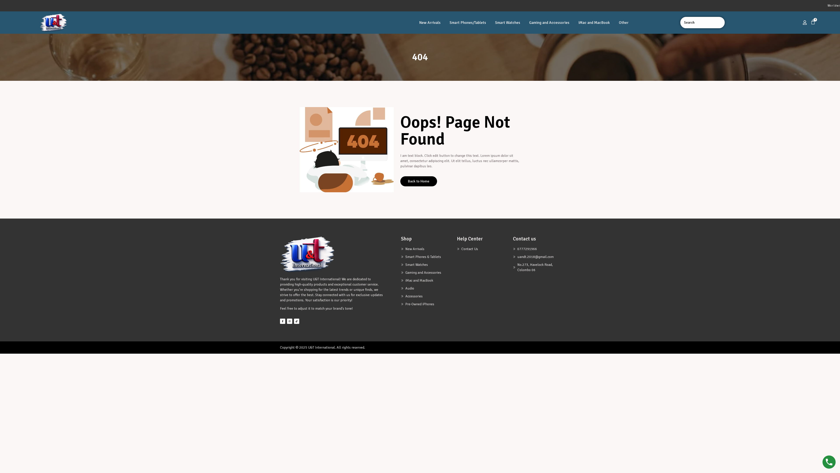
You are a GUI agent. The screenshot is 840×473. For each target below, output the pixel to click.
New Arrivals (430, 22)
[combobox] (702, 22)
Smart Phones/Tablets (468, 22)
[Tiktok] (296, 321)
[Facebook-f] (282, 321)
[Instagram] (289, 321)
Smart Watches (507, 22)
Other (623, 22)
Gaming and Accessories (549, 22)
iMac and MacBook (594, 22)
